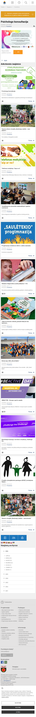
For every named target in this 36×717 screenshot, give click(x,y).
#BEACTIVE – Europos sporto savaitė (12, 400)
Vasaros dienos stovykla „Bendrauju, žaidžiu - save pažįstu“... (16, 129)
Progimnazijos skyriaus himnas (9, 615)
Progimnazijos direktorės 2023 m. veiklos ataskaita (16, 245)
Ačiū (17, 52)
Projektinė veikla (5, 638)
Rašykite (4, 655)
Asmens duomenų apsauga (25, 633)
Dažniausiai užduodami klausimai (26, 641)
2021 (6, 591)
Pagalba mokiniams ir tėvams (25, 613)
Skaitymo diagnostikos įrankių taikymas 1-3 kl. (15, 283)
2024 (6, 578)
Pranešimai (17, 7)
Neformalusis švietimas (24, 611)
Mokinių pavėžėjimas (23, 615)
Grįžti (5, 60)
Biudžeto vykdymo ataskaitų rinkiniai (8, 630)
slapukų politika (5, 697)
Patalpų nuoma (22, 619)
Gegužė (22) (9, 560)
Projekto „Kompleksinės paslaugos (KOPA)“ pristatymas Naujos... (17, 481)
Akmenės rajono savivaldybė (19, 669)
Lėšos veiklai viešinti (6, 635)
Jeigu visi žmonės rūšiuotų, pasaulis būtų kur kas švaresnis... (15, 322)
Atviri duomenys (22, 644)
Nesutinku (18, 707)
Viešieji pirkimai (5, 637)
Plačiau (30, 101)
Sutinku (18, 712)
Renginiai (4, 617)
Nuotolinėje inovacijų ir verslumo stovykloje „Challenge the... (17, 440)
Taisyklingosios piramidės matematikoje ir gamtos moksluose (16, 207)
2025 (6, 574)
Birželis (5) (8, 558)
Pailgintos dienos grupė (24, 610)
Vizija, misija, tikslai (6, 613)
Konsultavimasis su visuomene (26, 637)
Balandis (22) (9, 562)
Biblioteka (21, 621)
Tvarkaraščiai (8, 602)
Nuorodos (21, 630)
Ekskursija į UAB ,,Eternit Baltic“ (10, 361)
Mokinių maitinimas (23, 617)
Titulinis (3, 7)
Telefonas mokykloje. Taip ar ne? (11, 168)
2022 (6, 586)
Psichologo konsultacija (8, 91)
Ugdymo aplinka (5, 611)
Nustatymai (18, 703)
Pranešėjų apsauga (23, 639)
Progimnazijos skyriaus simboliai (9, 621)
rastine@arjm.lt (7, 680)
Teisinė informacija (23, 642)
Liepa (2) (8, 555)
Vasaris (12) (9, 567)
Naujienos (9, 7)
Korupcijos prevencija (24, 635)
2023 (6, 582)
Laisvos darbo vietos (23, 631)
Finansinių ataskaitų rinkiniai (8, 633)
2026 (6, 551)
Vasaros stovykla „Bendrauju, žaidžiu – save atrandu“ (16, 518)
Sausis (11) (8, 569)
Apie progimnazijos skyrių (8, 610)
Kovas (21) (8, 565)
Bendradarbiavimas (6, 619)
